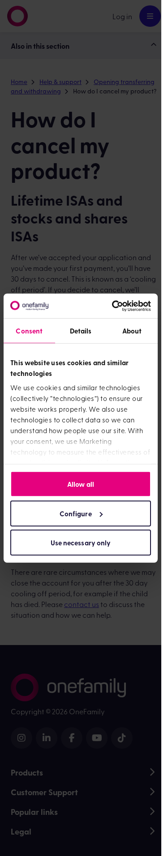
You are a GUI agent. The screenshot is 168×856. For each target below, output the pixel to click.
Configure (76, 513)
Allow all (80, 484)
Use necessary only (81, 543)
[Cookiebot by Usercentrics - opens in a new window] (114, 306)
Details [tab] (81, 331)
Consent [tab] (29, 331)
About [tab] (132, 331)
